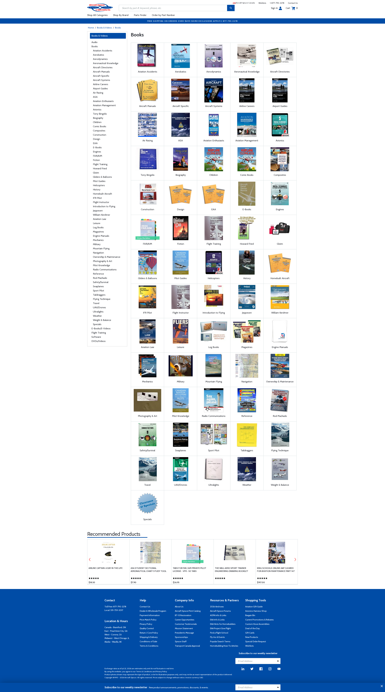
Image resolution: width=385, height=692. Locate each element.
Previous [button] (89, 559)
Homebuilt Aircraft (102, 193)
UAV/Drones (99, 307)
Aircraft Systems (101, 80)
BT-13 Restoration (183, 615)
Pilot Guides (99, 181)
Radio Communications (105, 269)
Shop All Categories (97, 15)
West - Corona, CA (113, 634)
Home (91, 27)
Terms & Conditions (149, 645)
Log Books (98, 227)
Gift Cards (249, 632)
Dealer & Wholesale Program (153, 611)
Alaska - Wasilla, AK (113, 641)
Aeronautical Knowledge (105, 63)
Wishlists (262, 3)
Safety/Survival (100, 282)
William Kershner (101, 214)
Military (96, 244)
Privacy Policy (146, 624)
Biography (98, 118)
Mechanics (98, 240)
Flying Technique (101, 299)
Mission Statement (184, 628)
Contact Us (293, 3)
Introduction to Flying (104, 206)
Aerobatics (98, 54)
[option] (108, 561)
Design (96, 139)
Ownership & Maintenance (106, 256)
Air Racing (98, 92)
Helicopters (99, 185)
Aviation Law (99, 219)
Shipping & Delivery (149, 637)
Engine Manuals (101, 235)
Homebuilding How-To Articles (224, 645)
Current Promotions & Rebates (259, 619)
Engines (97, 151)
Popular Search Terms (220, 641)
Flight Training (100, 164)
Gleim (96, 172)
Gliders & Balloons (102, 176)
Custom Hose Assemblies (257, 624)
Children (97, 122)
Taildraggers (99, 294)
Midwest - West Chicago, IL (117, 638)
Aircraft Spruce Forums (220, 611)
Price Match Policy (148, 619)
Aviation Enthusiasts (103, 101)
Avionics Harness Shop (256, 611)
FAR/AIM (97, 155)
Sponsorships (181, 637)
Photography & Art (102, 261)
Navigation (98, 252)
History (96, 189)
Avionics (97, 109)
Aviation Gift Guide (254, 606)
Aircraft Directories (102, 67)
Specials (97, 324)
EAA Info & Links (217, 619)
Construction (99, 134)
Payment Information (150, 615)
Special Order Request (255, 641)
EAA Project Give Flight (220, 628)
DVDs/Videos (98, 341)
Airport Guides (100, 88)
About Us (179, 606)
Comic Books (99, 126)
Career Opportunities (184, 619)
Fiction (96, 160)
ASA (95, 96)
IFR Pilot (97, 198)
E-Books (97, 147)
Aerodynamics (100, 59)
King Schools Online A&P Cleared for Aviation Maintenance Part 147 (275, 569)
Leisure (96, 223)
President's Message (184, 632)
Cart (292, 8)
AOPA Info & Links (218, 615)
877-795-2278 (119, 606)
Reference (98, 273)
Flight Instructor (101, 202)
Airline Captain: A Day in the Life (106, 568)
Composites (99, 130)
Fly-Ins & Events (217, 637)
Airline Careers (100, 84)
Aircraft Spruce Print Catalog (187, 611)
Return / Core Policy (149, 632)
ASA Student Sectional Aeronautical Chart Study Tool (148, 569)
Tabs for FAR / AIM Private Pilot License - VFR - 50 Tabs (189, 569)
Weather (97, 315)
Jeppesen (98, 210)
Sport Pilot (98, 290)
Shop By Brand (120, 15)
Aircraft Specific (101, 75)
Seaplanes (98, 286)
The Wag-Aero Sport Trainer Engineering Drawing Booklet (231, 569)
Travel (96, 303)
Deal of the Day (252, 628)
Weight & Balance (102, 320)
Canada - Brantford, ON (115, 627)
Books (118, 27)
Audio (94, 42)
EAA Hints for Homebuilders (223, 624)
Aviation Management (104, 105)
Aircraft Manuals (101, 71)
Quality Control (147, 628)
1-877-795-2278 (277, 3)
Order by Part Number (163, 15)
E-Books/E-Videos (101, 328)
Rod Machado (100, 278)
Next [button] (295, 559)
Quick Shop (108, 577)
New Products (251, 637)
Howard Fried (100, 168)
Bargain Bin (250, 615)
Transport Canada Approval (187, 645)
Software (96, 336)
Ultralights (98, 311)
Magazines (98, 231)
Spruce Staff (180, 641)
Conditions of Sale (148, 641)
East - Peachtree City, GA (116, 631)
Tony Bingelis (100, 113)
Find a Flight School (219, 632)
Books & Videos (104, 27)
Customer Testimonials (186, 624)
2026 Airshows (217, 606)
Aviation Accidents (102, 50)
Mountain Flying (101, 248)
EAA (95, 143)
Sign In (274, 8)
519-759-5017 (116, 610)
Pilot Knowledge (101, 265)
